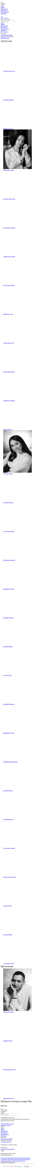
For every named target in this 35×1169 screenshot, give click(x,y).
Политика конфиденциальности (10, 1158)
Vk (2, 35)
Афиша (3, 7)
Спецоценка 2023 (16, 1161)
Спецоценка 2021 (6, 1161)
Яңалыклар (4, 10)
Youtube (10, 35)
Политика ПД (26, 1159)
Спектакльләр (5, 12)
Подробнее (18, 1166)
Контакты (3, 13)
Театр (2, 6)
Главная (3, 36)
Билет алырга (4, 18)
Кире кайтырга (5, 38)
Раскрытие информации (15, 1159)
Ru (2, 16)
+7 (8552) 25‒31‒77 (6, 1142)
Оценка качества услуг (7, 1123)
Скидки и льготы (6, 1125)
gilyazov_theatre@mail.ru (8, 1149)
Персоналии (4, 9)
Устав (23, 1161)
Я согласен (27, 1166)
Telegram (5, 35)
